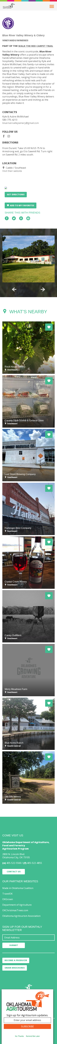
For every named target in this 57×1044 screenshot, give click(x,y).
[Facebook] (3, 136)
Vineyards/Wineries (15, 40)
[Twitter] (14, 218)
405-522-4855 (34, 863)
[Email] (21, 218)
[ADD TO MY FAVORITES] (49, 327)
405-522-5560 (13, 863)
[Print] (28, 218)
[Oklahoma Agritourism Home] (8, 5)
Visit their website (12, 171)
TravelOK (7, 893)
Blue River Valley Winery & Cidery (23, 35)
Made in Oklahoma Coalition (17, 888)
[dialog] (27, 1016)
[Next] (42, 289)
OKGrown (7, 899)
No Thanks (19, 1036)
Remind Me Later (33, 1036)
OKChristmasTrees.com (15, 910)
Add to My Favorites (22, 205)
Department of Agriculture (17, 904)
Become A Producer (16, 960)
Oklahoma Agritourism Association (21, 916)
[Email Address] (28, 937)
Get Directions (16, 194)
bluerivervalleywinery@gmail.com (20, 123)
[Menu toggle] (52, 6)
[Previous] (14, 289)
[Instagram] (8, 136)
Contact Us (14, 871)
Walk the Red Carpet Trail (35, 46)
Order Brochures (15, 967)
